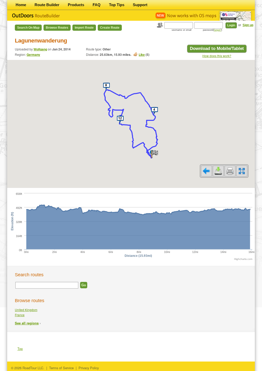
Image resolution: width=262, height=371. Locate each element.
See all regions (27, 323)
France (20, 315)
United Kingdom (26, 310)
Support (140, 5)
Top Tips (116, 5)
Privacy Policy (89, 367)
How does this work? (216, 56)
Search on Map (28, 27)
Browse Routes (57, 27)
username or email (181, 30)
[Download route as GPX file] (218, 171)
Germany (33, 54)
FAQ (97, 5)
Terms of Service (61, 367)
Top (20, 348)
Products (76, 5)
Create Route (109, 27)
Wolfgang (40, 49)
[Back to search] (206, 171)
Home (21, 5)
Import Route (84, 27)
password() (212, 30)
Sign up (248, 25)
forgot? (217, 30)
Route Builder (47, 5)
